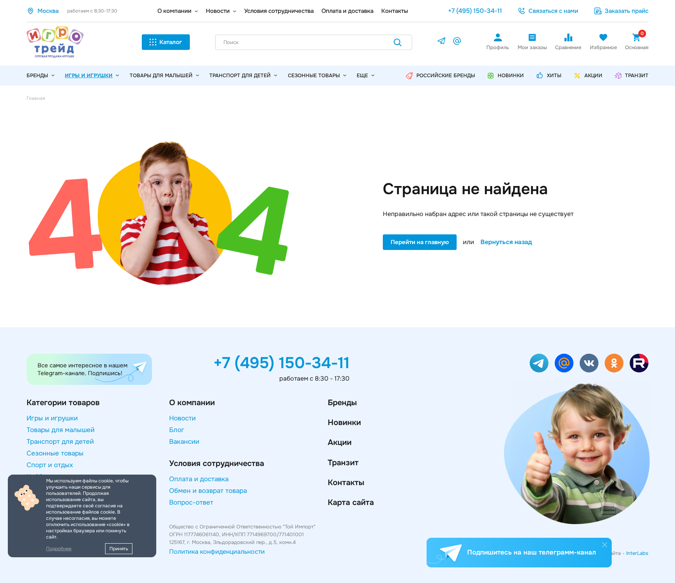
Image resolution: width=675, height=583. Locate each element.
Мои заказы (532, 47)
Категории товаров (63, 403)
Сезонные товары (314, 75)
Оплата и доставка (347, 11)
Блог (176, 430)
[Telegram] (441, 42)
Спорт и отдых (50, 465)
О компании (174, 11)
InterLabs (637, 553)
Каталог (170, 42)
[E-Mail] (457, 42)
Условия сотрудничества (279, 11)
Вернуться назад (506, 242)
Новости (218, 11)
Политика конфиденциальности (217, 552)
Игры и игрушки (88, 75)
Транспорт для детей (240, 75)
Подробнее (58, 549)
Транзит (343, 463)
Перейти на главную (420, 242)
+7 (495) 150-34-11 (475, 11)
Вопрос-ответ (191, 502)
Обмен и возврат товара (208, 491)
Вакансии (184, 442)
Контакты (394, 11)
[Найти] (397, 44)
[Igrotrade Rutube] (639, 363)
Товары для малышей (161, 75)
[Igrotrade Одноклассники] (614, 363)
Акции (340, 442)
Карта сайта (351, 502)
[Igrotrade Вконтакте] (589, 363)
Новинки (344, 422)
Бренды (342, 403)
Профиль (497, 47)
